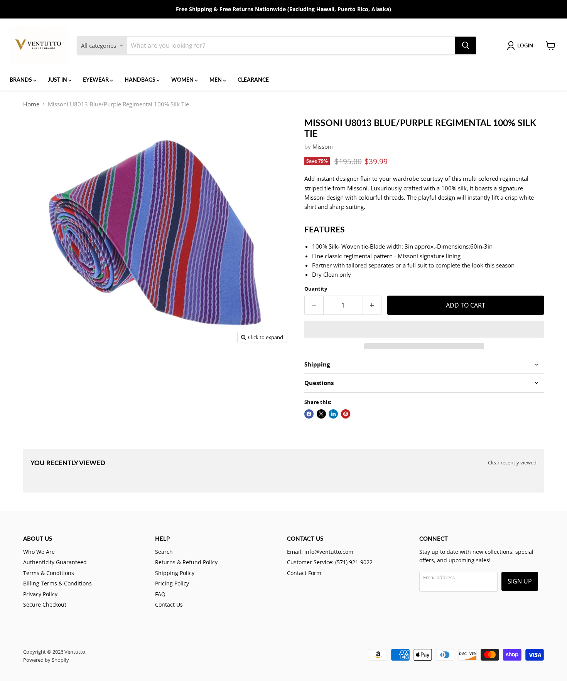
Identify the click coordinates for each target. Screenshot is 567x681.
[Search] (465, 45)
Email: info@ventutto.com (320, 551)
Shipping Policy (174, 573)
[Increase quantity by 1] (372, 305)
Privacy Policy (40, 594)
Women (183, 79)
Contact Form (304, 573)
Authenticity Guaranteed (55, 562)
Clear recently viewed (512, 463)
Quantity (315, 289)
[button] (424, 329)
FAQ (160, 594)
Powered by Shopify (46, 659)
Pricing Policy (172, 583)
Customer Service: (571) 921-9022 (330, 562)
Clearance (253, 79)
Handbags (141, 79)
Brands (21, 79)
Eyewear (96, 79)
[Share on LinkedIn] (333, 414)
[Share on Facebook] (309, 414)
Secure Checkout (44, 604)
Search (164, 551)
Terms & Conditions (48, 573)
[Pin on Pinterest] (345, 414)
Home (31, 104)
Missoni (322, 146)
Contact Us (169, 604)
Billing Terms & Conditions (57, 583)
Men (216, 79)
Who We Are (39, 551)
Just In (58, 79)
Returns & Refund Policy (186, 562)
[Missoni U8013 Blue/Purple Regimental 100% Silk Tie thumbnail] (40, 369)
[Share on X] (321, 414)
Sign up (520, 581)
